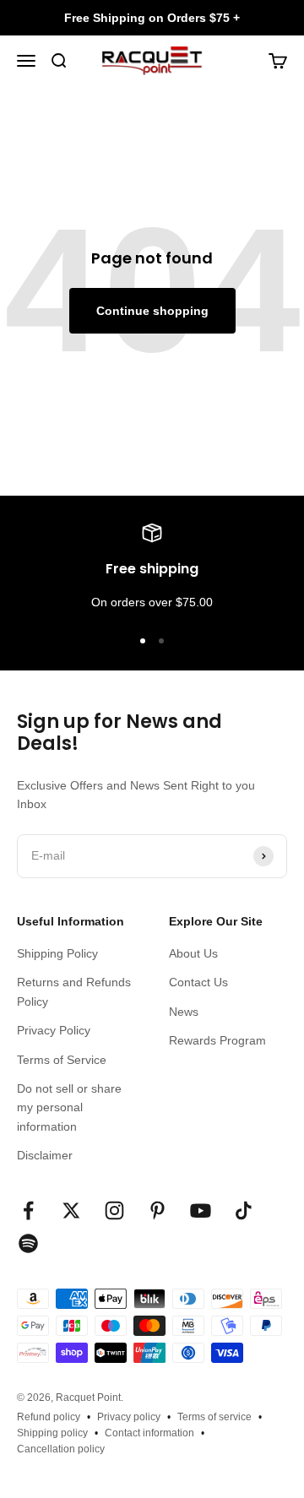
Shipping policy (52, 1433)
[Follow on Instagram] (114, 1210)
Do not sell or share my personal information (69, 1107)
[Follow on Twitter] (71, 1210)
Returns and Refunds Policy (74, 991)
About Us (193, 953)
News (183, 1011)
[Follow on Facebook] (28, 1210)
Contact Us (198, 982)
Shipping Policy (57, 953)
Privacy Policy (53, 1030)
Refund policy (48, 1417)
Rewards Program (217, 1040)
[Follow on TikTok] (243, 1210)
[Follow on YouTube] (200, 1210)
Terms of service (214, 1417)
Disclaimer (45, 1155)
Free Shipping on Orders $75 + (152, 17)
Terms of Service (61, 1060)
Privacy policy (128, 1417)
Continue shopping (152, 311)
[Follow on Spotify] (28, 1243)
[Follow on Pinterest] (157, 1210)
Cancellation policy (61, 1449)
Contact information (149, 1433)
